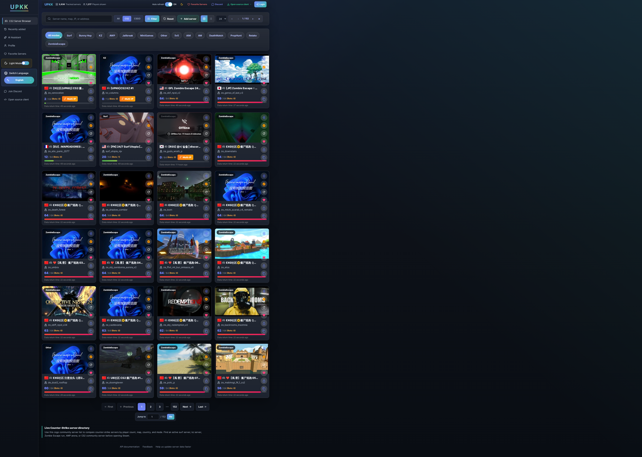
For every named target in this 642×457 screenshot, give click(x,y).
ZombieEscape (56, 43)
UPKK (48, 4)
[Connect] (91, 59)
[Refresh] (91, 75)
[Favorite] (91, 83)
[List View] (210, 18)
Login (262, 4)
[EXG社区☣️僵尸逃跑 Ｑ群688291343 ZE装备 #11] (184, 313)
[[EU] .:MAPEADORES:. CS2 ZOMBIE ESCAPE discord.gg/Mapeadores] (69, 139)
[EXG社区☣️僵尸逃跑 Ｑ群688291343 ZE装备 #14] (69, 198)
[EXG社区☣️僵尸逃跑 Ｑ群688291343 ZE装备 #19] (69, 313)
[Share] (91, 91)
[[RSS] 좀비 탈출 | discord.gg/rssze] (184, 140)
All (118, 18)
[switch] (16, 63)
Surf (69, 35)
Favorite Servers (199, 4)
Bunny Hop (85, 35)
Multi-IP (71, 99)
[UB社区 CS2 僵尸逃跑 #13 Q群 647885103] (127, 371)
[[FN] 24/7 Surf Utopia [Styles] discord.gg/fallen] (127, 139)
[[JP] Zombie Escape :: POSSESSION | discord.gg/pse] (242, 81)
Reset (170, 18)
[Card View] (204, 18)
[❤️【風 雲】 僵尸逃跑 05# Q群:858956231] (242, 371)
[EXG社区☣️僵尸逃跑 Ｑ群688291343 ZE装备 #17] (127, 198)
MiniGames (146, 35)
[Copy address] (91, 99)
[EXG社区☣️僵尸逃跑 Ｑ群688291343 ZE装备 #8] (242, 198)
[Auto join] (91, 67)
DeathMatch (216, 35)
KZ (100, 35)
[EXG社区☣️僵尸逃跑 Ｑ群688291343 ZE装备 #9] (127, 313)
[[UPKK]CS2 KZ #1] (127, 81)
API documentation (130, 446)
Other (164, 35)
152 (175, 406)
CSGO (137, 18)
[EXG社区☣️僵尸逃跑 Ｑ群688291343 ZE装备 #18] (242, 313)
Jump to (141, 416)
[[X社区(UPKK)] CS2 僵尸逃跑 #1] (69, 81)
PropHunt (236, 35)
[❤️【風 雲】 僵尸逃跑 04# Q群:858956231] (127, 256)
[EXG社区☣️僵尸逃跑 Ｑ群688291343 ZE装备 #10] (242, 256)
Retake (253, 35)
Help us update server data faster (173, 446)
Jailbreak (127, 35)
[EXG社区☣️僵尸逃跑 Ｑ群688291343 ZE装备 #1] (242, 139)
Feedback (148, 446)
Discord (219, 4)
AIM (188, 35)
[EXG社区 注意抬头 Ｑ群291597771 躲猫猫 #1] (69, 371)
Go (170, 416)
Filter (154, 18)
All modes (54, 35)
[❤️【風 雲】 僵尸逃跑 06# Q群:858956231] (184, 256)
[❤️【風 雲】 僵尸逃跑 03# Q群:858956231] (69, 256)
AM (200, 35)
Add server (190, 18)
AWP (112, 35)
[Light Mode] (182, 4)
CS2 (127, 18)
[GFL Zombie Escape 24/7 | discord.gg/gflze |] (184, 81)
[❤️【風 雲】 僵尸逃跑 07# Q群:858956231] (184, 371)
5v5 (177, 35)
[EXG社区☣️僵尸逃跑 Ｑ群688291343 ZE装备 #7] (184, 198)
